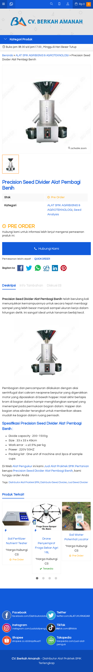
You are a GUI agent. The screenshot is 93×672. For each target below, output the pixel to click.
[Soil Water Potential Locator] (76, 516)
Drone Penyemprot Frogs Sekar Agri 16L (46, 545)
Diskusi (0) (54, 285)
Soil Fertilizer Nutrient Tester (16, 541)
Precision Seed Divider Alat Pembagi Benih (43, 470)
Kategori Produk (20, 39)
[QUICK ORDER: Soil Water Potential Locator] (65, 526)
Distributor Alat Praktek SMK (24, 482)
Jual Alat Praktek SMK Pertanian (66, 466)
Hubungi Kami (48, 248)
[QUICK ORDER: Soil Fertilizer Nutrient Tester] (5, 530)
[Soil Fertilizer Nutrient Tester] (16, 518)
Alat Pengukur (22, 466)
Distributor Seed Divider (53, 482)
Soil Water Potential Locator (76, 537)
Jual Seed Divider (78, 482)
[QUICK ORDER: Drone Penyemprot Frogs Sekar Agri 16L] (35, 530)
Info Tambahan (31, 285)
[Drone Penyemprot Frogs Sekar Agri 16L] (46, 518)
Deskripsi (9, 285)
